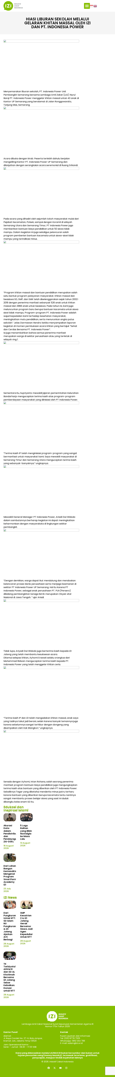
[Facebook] (48, 1068)
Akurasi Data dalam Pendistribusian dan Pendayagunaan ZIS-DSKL (13, 833)
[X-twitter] (54, 1068)
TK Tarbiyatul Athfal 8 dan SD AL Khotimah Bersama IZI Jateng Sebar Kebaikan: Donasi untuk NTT (9, 977)
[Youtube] (60, 1068)
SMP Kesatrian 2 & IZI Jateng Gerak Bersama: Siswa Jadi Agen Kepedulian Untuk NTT (26, 925)
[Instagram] (66, 1068)
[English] (95, 5)
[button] (87, 6)
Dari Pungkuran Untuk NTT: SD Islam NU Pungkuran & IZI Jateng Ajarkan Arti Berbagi (10, 926)
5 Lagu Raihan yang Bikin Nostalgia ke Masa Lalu (26, 832)
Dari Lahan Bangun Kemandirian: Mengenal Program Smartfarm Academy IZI (11, 875)
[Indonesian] (92, 5)
